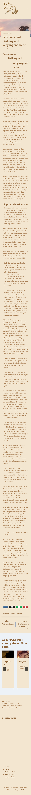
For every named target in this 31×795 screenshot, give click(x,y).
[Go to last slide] (4, 669)
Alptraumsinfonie (8, 622)
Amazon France (10, 774)
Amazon (7, 767)
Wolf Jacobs (8, 49)
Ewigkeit (22, 662)
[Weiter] (26, 669)
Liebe (10, 34)
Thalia (7, 769)
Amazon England (10, 777)
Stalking (19, 613)
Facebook (6, 613)
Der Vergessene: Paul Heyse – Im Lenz (23, 624)
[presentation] (8, 654)
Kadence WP (19, 790)
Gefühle (5, 34)
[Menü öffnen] (27, 8)
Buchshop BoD (10, 772)
